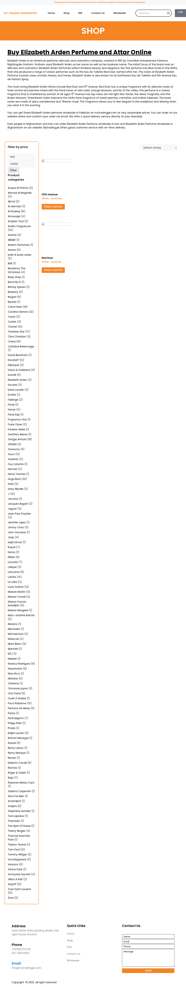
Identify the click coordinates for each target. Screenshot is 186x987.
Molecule (13, 639)
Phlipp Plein (15, 723)
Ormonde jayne (18, 688)
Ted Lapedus (16, 816)
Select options (53, 206)
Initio (11, 484)
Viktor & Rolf (15, 879)
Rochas (12, 768)
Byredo (12, 302)
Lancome (14, 572)
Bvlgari (12, 297)
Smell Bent (14, 801)
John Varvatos (17, 532)
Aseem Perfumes (18, 245)
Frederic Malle (16, 429)
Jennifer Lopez (17, 522)
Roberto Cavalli (17, 763)
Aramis (12, 235)
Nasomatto (15, 668)
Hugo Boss (14, 479)
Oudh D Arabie (17, 698)
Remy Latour (16, 748)
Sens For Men (16, 796)
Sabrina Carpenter (19, 791)
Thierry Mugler (16, 831)
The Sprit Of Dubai (19, 826)
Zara (11, 898)
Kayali (11, 547)
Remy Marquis (17, 753)
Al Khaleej (14, 211)
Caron (12, 317)
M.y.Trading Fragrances (20, 13)
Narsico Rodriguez (19, 663)
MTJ (10, 654)
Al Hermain (14, 206)
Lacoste (13, 562)
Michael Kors (16, 634)
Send (148, 970)
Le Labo (12, 582)
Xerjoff (12, 884)
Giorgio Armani (17, 439)
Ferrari (12, 409)
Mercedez (14, 629)
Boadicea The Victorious (16, 270)
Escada (12, 385)
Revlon (12, 758)
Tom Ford (14, 849)
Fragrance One (17, 419)
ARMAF (12, 240)
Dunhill (12, 375)
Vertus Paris (15, 869)
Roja (10, 777)
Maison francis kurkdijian (17, 603)
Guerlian (13, 459)
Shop (67, 13)
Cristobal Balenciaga (21, 346)
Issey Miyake (15, 489)
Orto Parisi (14, 693)
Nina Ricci (14, 673)
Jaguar (12, 508)
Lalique (12, 567)
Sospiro (12, 806)
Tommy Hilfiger (17, 854)
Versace (13, 864)
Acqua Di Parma (18, 188)
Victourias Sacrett (19, 874)
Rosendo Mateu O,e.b (21, 782)
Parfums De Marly (19, 708)
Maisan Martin (16, 592)
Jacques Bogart (18, 504)
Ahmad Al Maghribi (20, 193)
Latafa (12, 577)
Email (16, 963)
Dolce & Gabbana (19, 370)
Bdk (10, 263)
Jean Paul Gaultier (19, 513)
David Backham (18, 355)
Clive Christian (17, 336)
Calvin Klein (15, 307)
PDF (80, 13)
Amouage (14, 216)
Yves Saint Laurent (19, 889)
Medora (12, 624)
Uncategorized (17, 859)
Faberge (13, 399)
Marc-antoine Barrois (21, 615)
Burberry (13, 292)
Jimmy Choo (16, 527)
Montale (13, 649)
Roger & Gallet (17, 772)
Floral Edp (14, 414)
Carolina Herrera (18, 312)
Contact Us (98, 13)
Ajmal (11, 201)
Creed (12, 341)
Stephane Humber (19, 811)
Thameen (14, 821)
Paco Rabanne (17, 703)
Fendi (11, 404)
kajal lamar (15, 542)
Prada (11, 728)
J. (9, 494)
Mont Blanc (15, 644)
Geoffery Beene (18, 434)
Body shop (14, 277)
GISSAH (12, 444)
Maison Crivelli (17, 597)
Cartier (12, 321)
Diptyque (13, 365)
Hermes (12, 469)
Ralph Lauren (16, 733)
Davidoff (13, 360)
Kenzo (11, 552)
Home (51, 13)
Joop (11, 537)
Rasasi (12, 743)
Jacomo (13, 499)
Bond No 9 (14, 282)
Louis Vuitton (16, 587)
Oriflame (13, 683)
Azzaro (12, 250)
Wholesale (119, 13)
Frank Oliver (15, 424)
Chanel (12, 326)
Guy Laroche (16, 464)
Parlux (11, 713)
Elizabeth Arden (17, 380)
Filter (13, 170)
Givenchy (14, 449)
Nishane (13, 678)
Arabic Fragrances (19, 226)
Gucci (11, 454)
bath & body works (19, 255)
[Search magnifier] (168, 13)
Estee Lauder (16, 390)
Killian (11, 557)
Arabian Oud (16, 221)
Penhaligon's (16, 718)
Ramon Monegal (18, 738)
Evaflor (12, 394)
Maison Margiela (18, 610)
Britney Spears (17, 287)
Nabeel (12, 658)
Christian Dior (16, 331)
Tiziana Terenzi (17, 844)
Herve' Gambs (16, 474)
